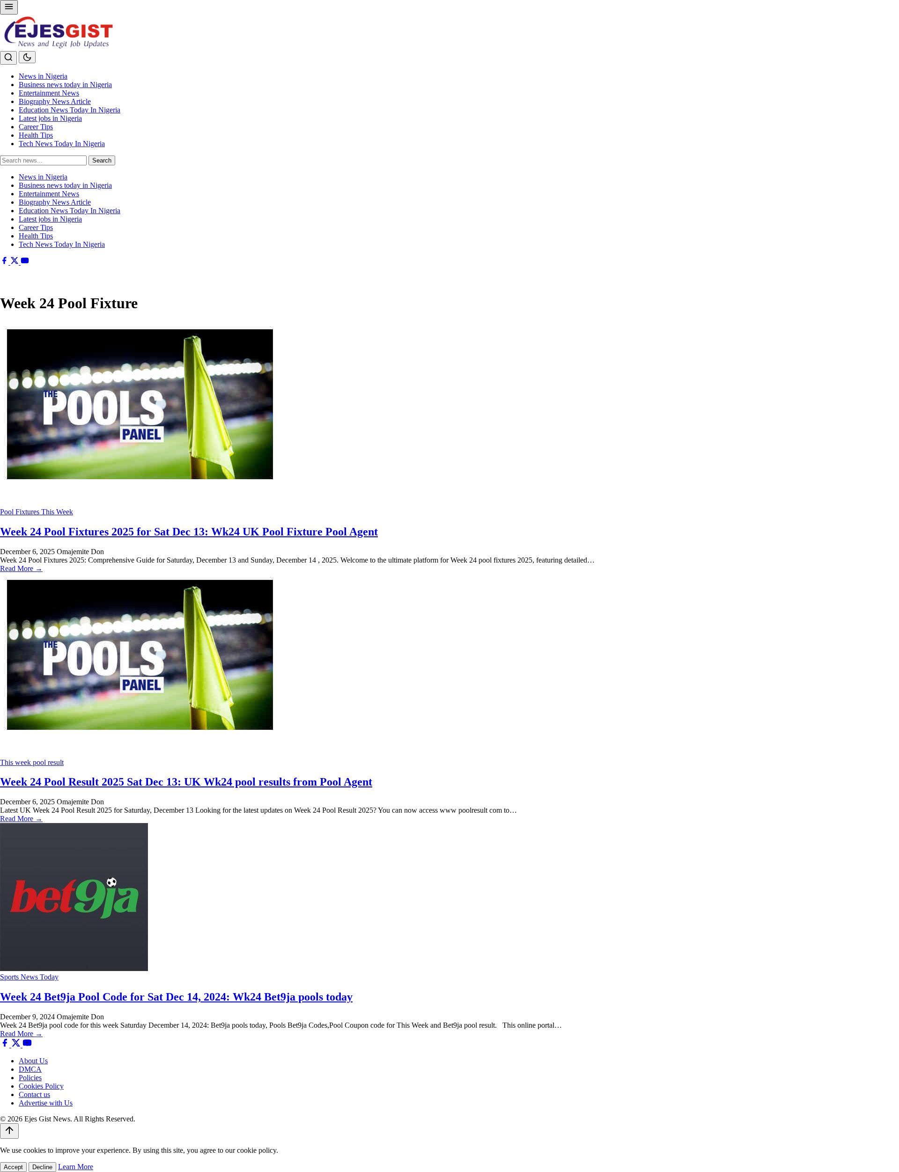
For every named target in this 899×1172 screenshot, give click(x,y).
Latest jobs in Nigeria (50, 118)
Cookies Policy (41, 1086)
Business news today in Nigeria (65, 85)
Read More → (21, 568)
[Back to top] (9, 1131)
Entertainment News (49, 93)
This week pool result (32, 762)
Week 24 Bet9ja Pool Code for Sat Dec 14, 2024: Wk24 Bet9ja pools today (176, 997)
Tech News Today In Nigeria (62, 144)
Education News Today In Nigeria (69, 110)
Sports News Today (29, 977)
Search (101, 160)
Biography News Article (55, 101)
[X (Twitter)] (15, 262)
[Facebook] (5, 262)
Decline (42, 1167)
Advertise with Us (46, 1103)
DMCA (30, 1069)
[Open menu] (9, 7)
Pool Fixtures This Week (36, 512)
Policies (30, 1078)
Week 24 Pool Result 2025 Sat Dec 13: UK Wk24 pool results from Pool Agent (186, 782)
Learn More (75, 1167)
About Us (33, 1061)
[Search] (8, 58)
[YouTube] (25, 262)
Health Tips (36, 135)
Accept (13, 1167)
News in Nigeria (43, 76)
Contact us (34, 1094)
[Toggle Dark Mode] (27, 57)
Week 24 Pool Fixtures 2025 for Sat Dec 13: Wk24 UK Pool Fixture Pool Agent (189, 532)
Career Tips (36, 127)
